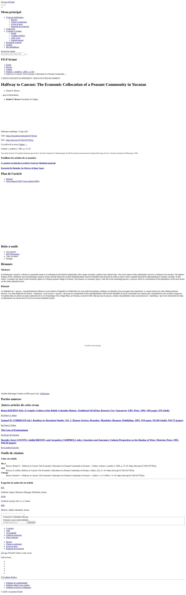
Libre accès (15, 38)
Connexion (10, 29)
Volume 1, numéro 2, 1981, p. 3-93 (20, 72)
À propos (18, 31)
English (9, 45)
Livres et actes (17, 24)
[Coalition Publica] (9, 577)
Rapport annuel (17, 40)
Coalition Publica (18, 36)
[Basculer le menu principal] (2, 7)
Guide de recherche (14, 535)
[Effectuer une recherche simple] (26, 54)
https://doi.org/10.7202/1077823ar (19, 140)
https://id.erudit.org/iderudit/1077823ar (21, 136)
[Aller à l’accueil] (7, 2)
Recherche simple (8, 51)
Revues (14, 20)
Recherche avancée (14, 42)
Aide (8, 531)
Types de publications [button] (14, 17)
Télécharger (44, 394)
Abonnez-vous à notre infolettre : (16, 520)
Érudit (13, 33)
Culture (9, 69)
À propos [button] (10, 31)
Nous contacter (12, 537)
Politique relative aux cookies (17, 585)
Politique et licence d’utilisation (18, 587)
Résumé (9, 179)
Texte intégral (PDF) (14, 181)
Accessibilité (11, 533)
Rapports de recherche (20, 26)
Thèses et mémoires (19, 22)
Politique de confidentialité (16, 583)
